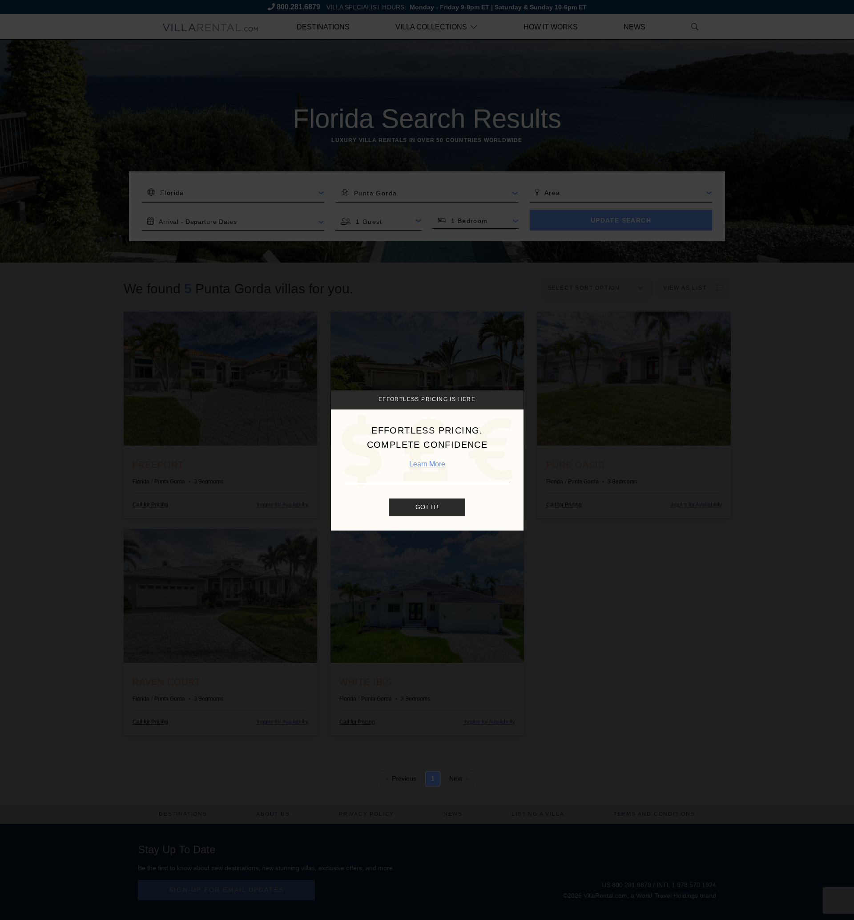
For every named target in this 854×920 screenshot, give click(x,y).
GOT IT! (427, 507)
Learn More (427, 464)
